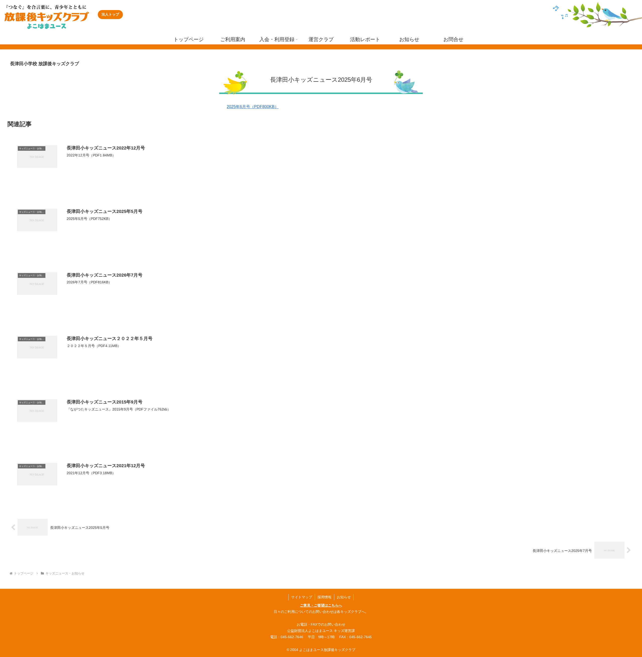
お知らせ (344, 597)
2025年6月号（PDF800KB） (253, 107)
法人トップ (110, 14)
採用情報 (324, 597)
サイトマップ (301, 597)
